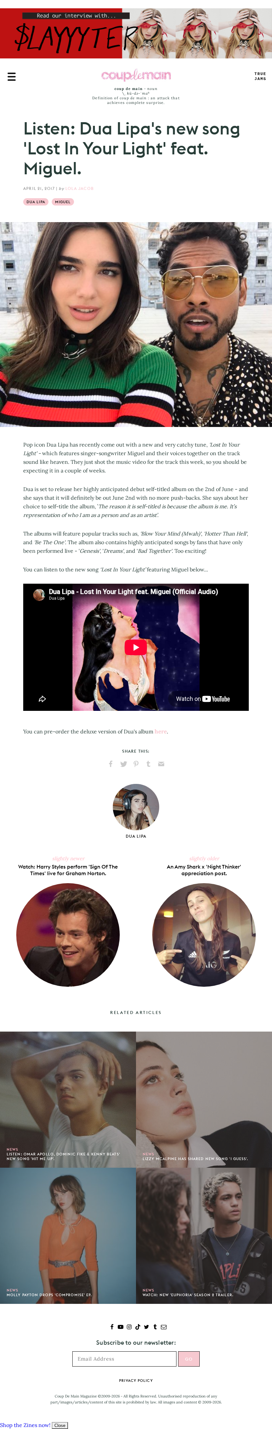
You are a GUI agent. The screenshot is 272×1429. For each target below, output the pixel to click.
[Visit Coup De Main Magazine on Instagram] (129, 1327)
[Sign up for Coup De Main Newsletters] (164, 1327)
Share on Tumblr (148, 764)
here (161, 731)
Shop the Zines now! (25, 1425)
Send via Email (161, 764)
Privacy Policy (136, 1380)
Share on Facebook (110, 764)
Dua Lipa (36, 202)
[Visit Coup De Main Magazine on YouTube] (120, 1327)
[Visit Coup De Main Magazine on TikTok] (138, 1327)
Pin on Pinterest (136, 764)
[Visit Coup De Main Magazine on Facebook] (112, 1327)
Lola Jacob (79, 188)
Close (59, 1425)
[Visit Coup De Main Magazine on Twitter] (146, 1327)
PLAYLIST (260, 76)
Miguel (63, 202)
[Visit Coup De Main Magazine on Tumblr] (155, 1327)
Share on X (123, 764)
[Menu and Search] (11, 76)
